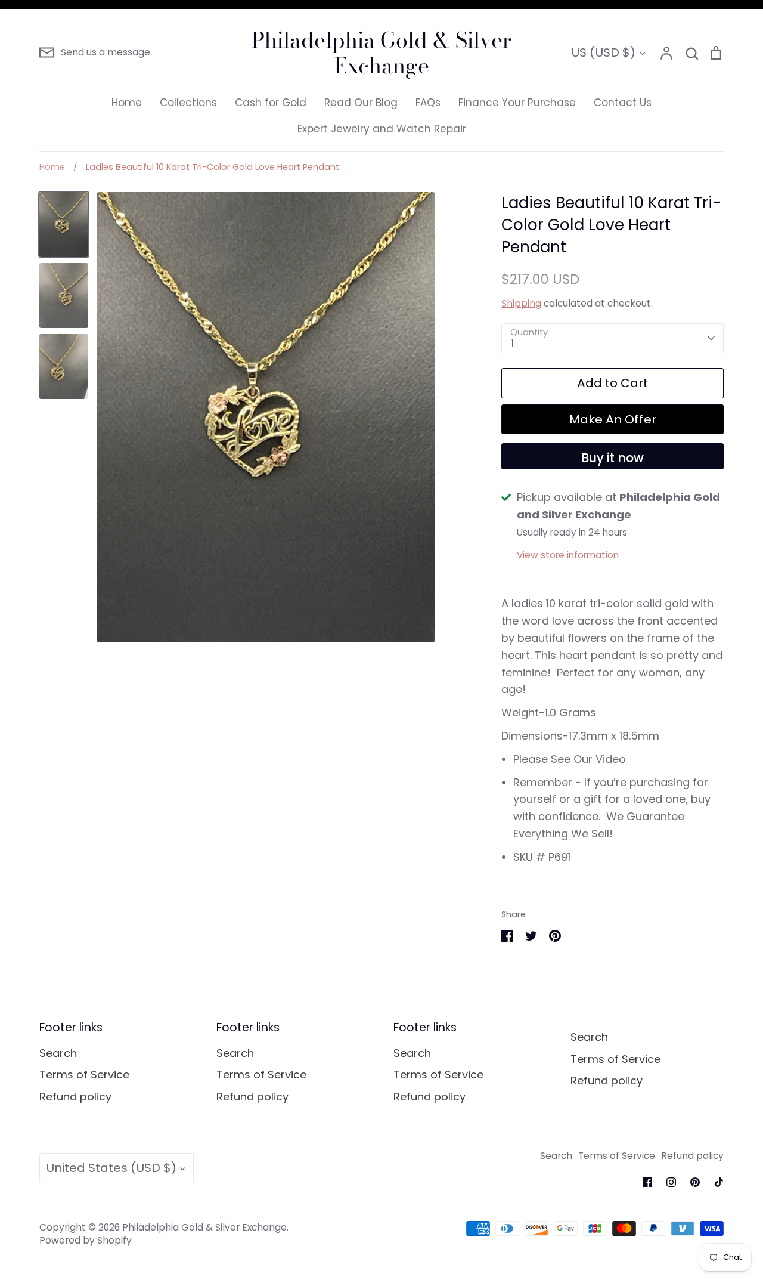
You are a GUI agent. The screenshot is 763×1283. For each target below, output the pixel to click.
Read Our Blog (361, 102)
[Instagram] (671, 1182)
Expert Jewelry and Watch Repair (381, 129)
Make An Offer (612, 419)
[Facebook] (647, 1182)
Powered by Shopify (85, 1240)
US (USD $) (603, 52)
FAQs (428, 102)
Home (126, 102)
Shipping (521, 303)
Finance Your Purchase (517, 102)
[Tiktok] (719, 1182)
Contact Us (623, 102)
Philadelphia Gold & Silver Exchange (381, 52)
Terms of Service (84, 1074)
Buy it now (612, 458)
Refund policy (75, 1096)
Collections (188, 102)
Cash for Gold (270, 102)
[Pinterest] (695, 1182)
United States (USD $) (111, 1168)
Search (58, 1053)
